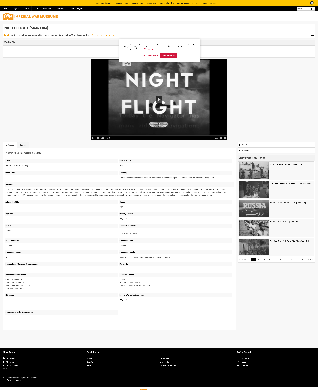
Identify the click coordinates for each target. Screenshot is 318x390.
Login (244, 145)
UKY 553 (123, 300)
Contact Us (11, 358)
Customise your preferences (149, 55)
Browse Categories (76, 9)
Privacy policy (148, 49)
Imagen (18, 380)
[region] (159, 50)
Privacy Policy (12, 365)
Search (314, 8)
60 (40, 329)
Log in (5, 9)
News (27, 9)
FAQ (36, 9)
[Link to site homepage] (30, 16)
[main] (159, 178)
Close (312, 3)
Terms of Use (11, 369)
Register (16, 9)
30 (32, 329)
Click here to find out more (104, 35)
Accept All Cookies (168, 55)
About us (10, 362)
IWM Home (47, 9)
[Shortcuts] (312, 35)
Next (310, 259)
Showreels (60, 9)
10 (24, 329)
